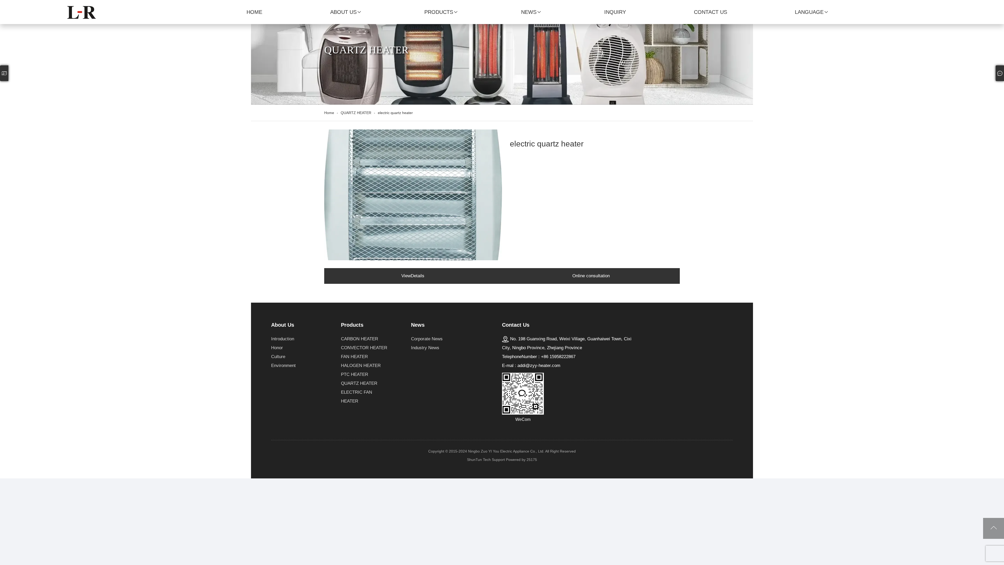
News (529, 12)
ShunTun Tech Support (486, 459)
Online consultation (591, 275)
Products (438, 12)
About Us (343, 12)
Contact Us (710, 12)
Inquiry (615, 12)
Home (254, 12)
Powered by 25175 (521, 459)
